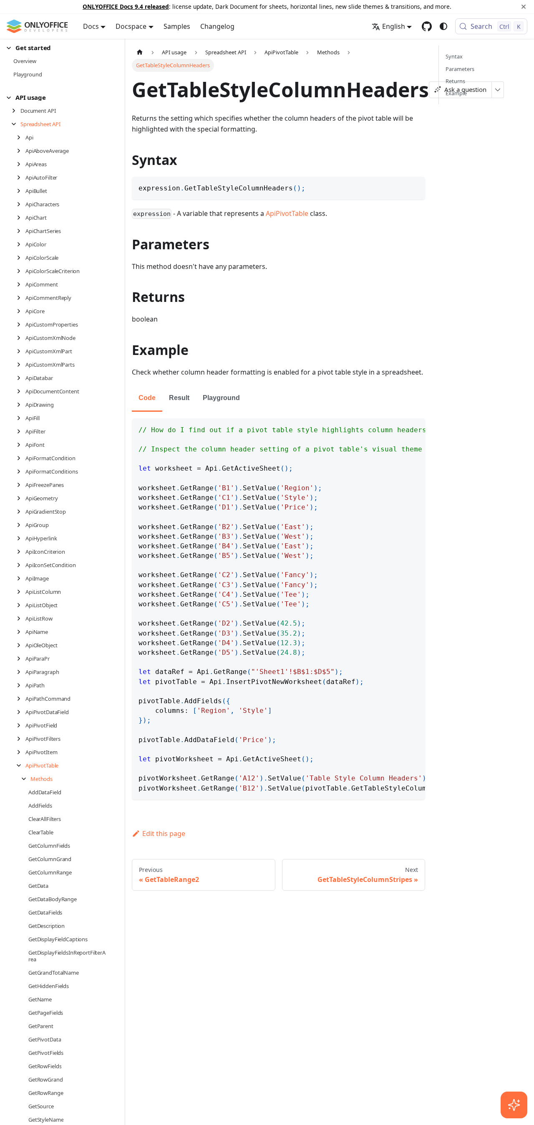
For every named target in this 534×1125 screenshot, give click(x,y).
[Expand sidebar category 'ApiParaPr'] (21, 658)
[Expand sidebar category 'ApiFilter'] (21, 431)
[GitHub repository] (427, 26)
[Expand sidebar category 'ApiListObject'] (21, 605)
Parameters (460, 69)
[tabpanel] (278, 609)
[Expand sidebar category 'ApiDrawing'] (21, 404)
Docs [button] (91, 26)
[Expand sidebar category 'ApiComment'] (21, 284)
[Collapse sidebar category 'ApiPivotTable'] (21, 765)
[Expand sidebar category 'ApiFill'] (21, 418)
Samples (177, 26)
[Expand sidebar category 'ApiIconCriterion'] (21, 551)
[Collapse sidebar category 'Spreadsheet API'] (16, 124)
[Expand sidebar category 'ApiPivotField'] (21, 725)
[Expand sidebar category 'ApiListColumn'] (21, 592)
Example (456, 93)
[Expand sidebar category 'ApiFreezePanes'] (21, 485)
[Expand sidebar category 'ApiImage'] (21, 578)
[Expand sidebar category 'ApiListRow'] (21, 618)
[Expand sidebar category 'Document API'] (16, 111)
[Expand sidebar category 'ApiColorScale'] (21, 258)
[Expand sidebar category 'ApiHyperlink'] (21, 538)
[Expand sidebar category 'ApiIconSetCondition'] (21, 565)
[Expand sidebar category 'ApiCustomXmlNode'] (21, 338)
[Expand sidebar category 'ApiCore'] (21, 311)
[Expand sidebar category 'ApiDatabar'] (21, 378)
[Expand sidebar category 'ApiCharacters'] (21, 204)
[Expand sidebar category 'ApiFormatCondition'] (21, 458)
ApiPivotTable (287, 213)
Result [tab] (179, 397)
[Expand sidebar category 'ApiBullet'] (21, 191)
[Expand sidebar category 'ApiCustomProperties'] (21, 324)
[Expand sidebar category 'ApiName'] (21, 632)
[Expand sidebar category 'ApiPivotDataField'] (21, 712)
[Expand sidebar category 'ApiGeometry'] (21, 498)
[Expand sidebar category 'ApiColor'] (21, 244)
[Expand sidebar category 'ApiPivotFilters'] (21, 739)
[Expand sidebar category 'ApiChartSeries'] (21, 231)
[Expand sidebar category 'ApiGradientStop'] (21, 511)
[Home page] (140, 52)
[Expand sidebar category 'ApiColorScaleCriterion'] (21, 271)
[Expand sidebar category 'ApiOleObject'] (21, 645)
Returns (455, 81)
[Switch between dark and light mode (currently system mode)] (443, 26)
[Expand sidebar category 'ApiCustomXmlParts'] (21, 364)
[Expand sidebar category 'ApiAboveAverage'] (21, 151)
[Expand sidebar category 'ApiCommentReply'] (21, 298)
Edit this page (163, 833)
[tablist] (278, 398)
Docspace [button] (131, 26)
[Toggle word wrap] (400, 429)
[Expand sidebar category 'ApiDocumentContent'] (21, 391)
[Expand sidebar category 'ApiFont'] (21, 445)
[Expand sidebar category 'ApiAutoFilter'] (21, 177)
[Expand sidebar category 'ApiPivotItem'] (21, 752)
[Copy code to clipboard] (415, 187)
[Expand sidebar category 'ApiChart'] (21, 217)
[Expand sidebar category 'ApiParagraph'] (21, 672)
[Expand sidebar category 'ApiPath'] (21, 685)
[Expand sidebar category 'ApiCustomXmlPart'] (21, 351)
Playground (221, 397)
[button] (59, 47)
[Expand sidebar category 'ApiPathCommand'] (21, 698)
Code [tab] (147, 397)
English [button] (393, 26)
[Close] (523, 6)
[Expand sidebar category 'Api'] (21, 137)
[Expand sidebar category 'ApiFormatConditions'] (21, 471)
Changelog (217, 26)
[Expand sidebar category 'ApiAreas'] (21, 164)
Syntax (454, 56)
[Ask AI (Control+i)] (514, 1105)
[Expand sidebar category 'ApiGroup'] (21, 525)
